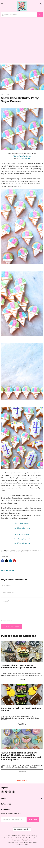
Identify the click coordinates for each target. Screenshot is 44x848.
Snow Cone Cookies (7, 552)
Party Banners (31, 836)
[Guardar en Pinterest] (14, 560)
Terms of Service (27, 840)
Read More (22, 724)
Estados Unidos (21, 829)
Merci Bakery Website (22, 535)
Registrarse (33, 819)
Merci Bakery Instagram (22, 543)
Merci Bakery (25, 159)
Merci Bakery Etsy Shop (22, 528)
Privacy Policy (33, 838)
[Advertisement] (22, 41)
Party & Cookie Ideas (18, 836)
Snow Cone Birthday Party (32, 550)
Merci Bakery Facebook (22, 539)
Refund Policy (16, 840)
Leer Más (22, 679)
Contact (18, 838)
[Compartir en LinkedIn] (10, 560)
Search (25, 838)
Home (8, 836)
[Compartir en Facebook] (2, 560)
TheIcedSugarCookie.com (22, 156)
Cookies (12, 550)
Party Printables (9, 838)
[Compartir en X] (6, 560)
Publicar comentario (11, 627)
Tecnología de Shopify (22, 844)
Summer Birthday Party (21, 552)
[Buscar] (40, 14)
